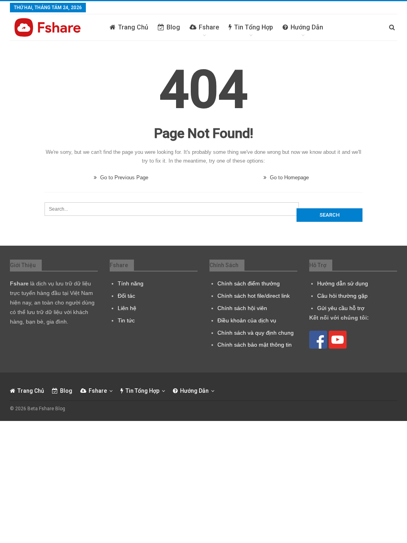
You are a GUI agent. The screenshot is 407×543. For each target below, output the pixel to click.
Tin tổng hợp (253, 27)
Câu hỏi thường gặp (342, 296)
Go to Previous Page (123, 177)
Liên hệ (127, 308)
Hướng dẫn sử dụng (342, 283)
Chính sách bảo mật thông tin (254, 344)
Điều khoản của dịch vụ (246, 320)
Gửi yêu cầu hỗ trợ (340, 308)
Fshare (209, 27)
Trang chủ (133, 27)
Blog (173, 27)
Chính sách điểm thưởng (248, 283)
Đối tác (126, 296)
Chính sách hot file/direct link (253, 296)
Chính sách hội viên (242, 308)
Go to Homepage (288, 177)
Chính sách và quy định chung (255, 333)
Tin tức (126, 320)
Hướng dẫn (307, 27)
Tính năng (130, 283)
